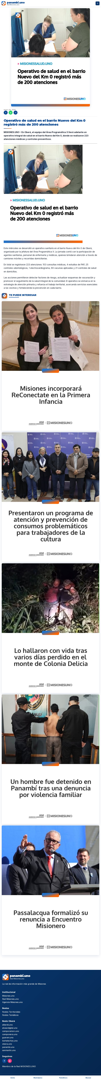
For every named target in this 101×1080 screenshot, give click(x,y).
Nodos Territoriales (11, 1012)
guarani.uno (7, 1037)
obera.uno (7, 1044)
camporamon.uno (10, 1031)
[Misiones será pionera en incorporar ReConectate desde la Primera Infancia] (50, 366)
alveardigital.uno (9, 1028)
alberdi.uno (7, 1025)
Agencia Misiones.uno (12, 1002)
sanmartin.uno (9, 1050)
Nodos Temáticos (10, 1015)
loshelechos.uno (10, 1040)
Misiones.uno (8, 996)
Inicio (12, 1078)
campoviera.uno (9, 1034)
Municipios (38, 1078)
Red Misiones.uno (10, 999)
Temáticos (63, 1078)
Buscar (88, 1078)
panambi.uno (8, 1047)
